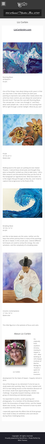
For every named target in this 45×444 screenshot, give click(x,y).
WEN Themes (22, 440)
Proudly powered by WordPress (16, 438)
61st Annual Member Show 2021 (22, 12)
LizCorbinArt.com (22, 29)
